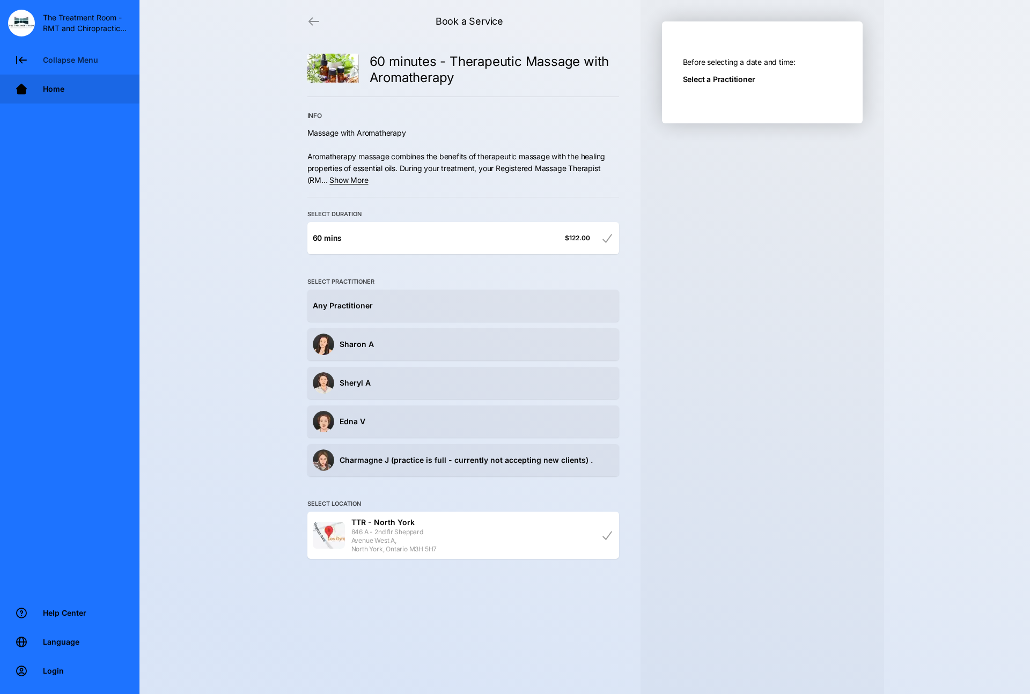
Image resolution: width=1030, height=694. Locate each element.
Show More (348, 179)
